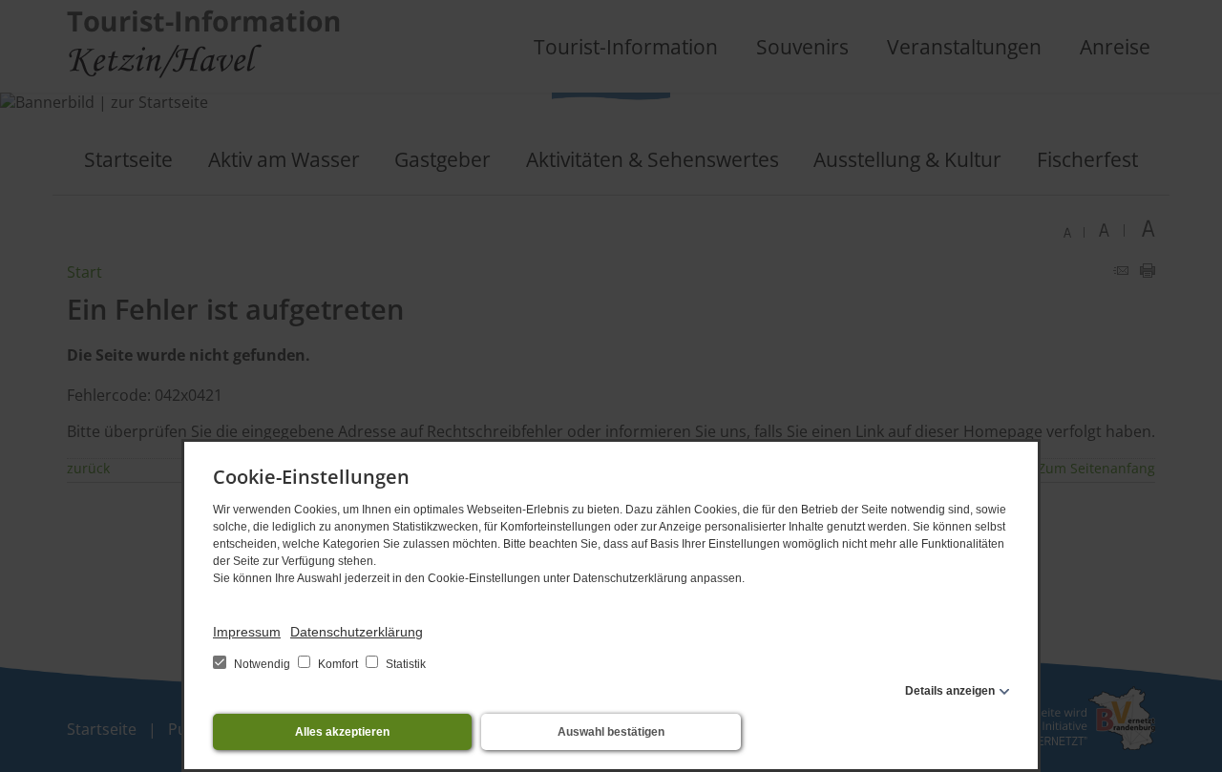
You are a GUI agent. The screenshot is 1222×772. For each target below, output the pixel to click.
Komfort (338, 664)
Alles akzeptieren (342, 732)
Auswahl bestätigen (611, 732)
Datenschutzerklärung (356, 631)
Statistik (404, 664)
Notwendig (262, 664)
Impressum (247, 631)
